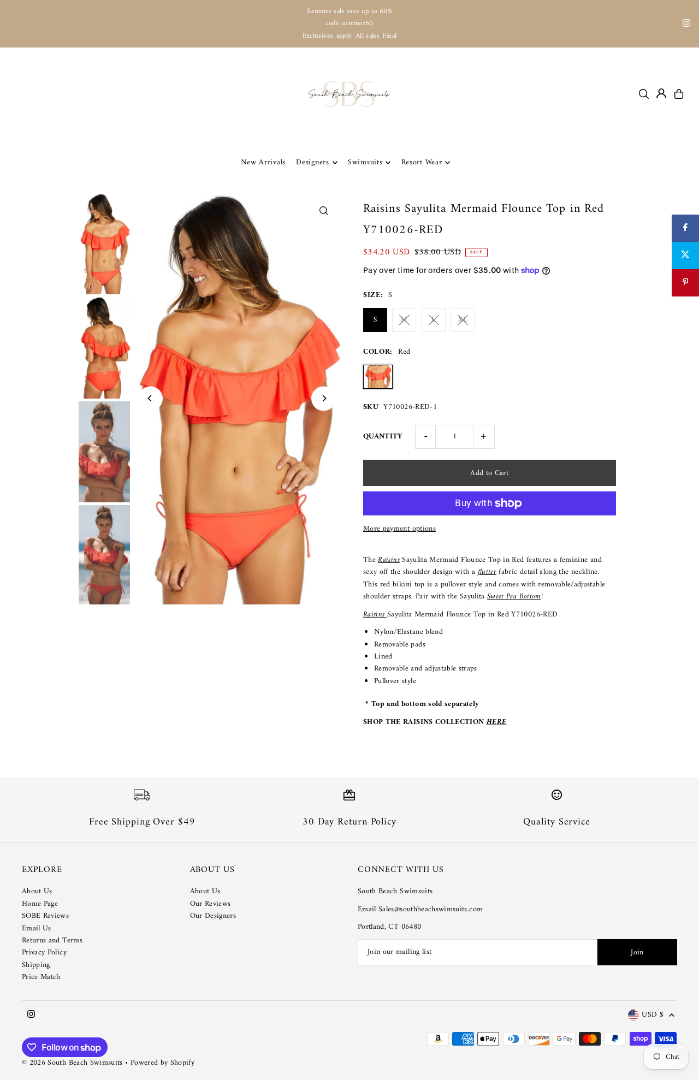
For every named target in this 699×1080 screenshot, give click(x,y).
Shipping (36, 965)
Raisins (388, 560)
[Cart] (678, 94)
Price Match (41, 977)
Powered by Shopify (162, 1063)
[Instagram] (686, 25)
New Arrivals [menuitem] (263, 162)
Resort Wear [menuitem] (421, 162)
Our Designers (213, 916)
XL (462, 319)
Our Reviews (210, 904)
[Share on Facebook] (685, 228)
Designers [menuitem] (312, 162)
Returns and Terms (52, 940)
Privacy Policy (44, 952)
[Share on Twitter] (685, 255)
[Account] (661, 93)
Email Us (36, 928)
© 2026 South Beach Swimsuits (72, 1063)
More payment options (399, 529)
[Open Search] (644, 94)
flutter (487, 572)
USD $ (653, 1015)
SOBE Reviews (45, 916)
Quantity (383, 436)
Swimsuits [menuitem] (365, 162)
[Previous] (150, 398)
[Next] (323, 398)
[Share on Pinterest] (685, 282)
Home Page (40, 904)
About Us (37, 891)
